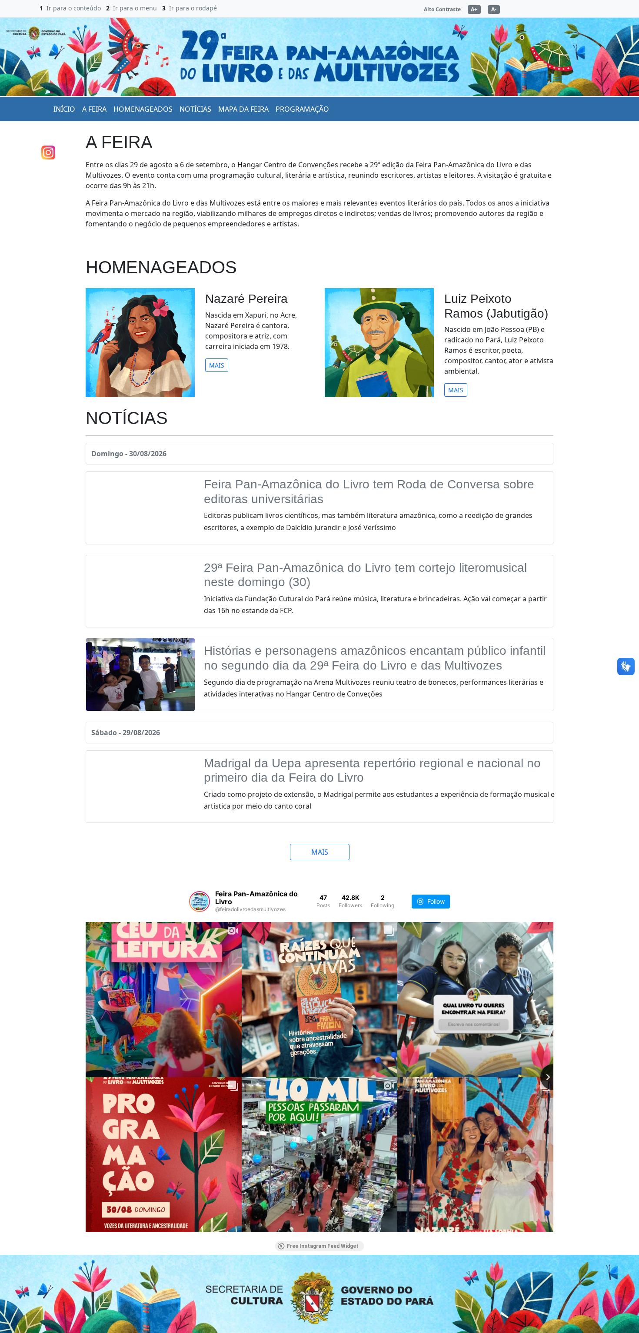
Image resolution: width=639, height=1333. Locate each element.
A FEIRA (94, 109)
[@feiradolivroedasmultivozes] (199, 901)
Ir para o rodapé (193, 8)
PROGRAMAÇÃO (302, 109)
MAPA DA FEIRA (243, 109)
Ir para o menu (135, 8)
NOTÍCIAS (195, 109)
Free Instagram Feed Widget (323, 1246)
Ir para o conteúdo (74, 8)
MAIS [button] (216, 365)
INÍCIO (64, 109)
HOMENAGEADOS (143, 109)
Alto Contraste (442, 9)
